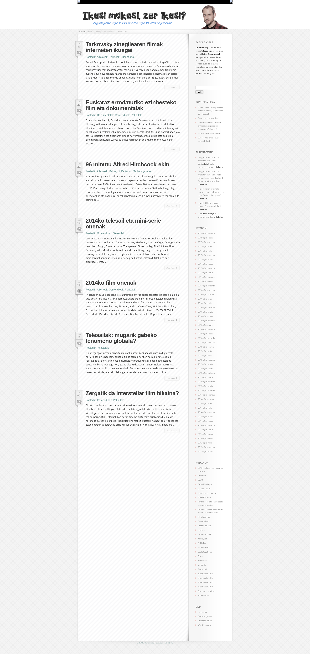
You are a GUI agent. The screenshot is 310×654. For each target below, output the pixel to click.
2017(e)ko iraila (205, 250)
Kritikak (201, 530)
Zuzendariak (128, 57)
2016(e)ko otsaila (205, 333)
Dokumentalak (105, 115)
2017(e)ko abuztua (206, 255)
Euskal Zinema (204, 497)
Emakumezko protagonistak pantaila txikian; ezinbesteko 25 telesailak (210, 110)
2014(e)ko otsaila (205, 438)
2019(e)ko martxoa (206, 233)
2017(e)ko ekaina (205, 264)
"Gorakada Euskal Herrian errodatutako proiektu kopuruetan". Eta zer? (209, 125)
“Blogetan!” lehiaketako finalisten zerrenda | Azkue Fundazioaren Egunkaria (210, 174)
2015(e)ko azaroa (206, 346)
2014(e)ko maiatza (206, 425)
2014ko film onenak (111, 282)
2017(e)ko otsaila (205, 281)
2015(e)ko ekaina (205, 368)
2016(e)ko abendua (206, 290)
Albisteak (102, 57)
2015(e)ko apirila (205, 377)
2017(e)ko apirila (205, 272)
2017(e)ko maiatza (206, 268)
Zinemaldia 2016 (205, 582)
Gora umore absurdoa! (208, 118)
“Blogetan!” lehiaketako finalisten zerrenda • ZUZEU (208, 160)
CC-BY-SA (169, 642)
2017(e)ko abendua (206, 242)
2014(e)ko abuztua (206, 412)
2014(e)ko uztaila (205, 416)
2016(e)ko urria (205, 298)
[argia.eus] (79, 2)
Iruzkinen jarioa (205, 620)
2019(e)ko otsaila (205, 237)
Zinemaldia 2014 (205, 573)
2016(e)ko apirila (205, 325)
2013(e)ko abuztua (206, 447)
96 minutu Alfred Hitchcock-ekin (127, 164)
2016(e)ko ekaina (205, 316)
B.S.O (200, 480)
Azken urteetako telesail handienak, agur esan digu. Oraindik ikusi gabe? (211, 192)
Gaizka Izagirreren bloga (209, 181)
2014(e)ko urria (205, 403)
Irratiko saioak (204, 525)
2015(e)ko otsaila (205, 386)
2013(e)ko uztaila (205, 451)
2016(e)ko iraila (205, 303)
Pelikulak (114, 57)
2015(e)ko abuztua (206, 360)
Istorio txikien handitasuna (210, 133)
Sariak (201, 556)
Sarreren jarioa (205, 616)
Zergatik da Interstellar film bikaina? (132, 393)
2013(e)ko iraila (205, 442)
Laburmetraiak (204, 534)
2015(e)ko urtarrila (206, 390)
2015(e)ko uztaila (205, 364)
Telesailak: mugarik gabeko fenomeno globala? (121, 338)
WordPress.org (204, 625)
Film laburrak (204, 517)
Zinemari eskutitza (206, 591)
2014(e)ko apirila (205, 429)
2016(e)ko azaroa (206, 294)
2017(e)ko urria (205, 246)
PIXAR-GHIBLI (204, 547)
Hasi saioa (202, 612)
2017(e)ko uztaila (205, 259)
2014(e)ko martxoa (206, 434)
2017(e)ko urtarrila (206, 285)
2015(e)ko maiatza (206, 373)
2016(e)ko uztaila (205, 312)
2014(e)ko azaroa (206, 399)
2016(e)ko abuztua (206, 307)
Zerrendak (202, 569)
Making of (114, 171)
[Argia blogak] (231, 2)
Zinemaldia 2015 (205, 578)
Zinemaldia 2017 (205, 586)
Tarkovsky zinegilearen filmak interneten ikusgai (124, 47)
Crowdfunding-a (205, 484)
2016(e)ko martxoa (206, 329)
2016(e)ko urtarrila (206, 338)
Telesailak (119, 233)
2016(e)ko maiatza (206, 320)
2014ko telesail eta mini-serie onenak (123, 223)
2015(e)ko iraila (205, 355)
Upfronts (202, 565)
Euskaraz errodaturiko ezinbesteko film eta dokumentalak (131, 105)
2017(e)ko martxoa (206, 277)
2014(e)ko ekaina (205, 421)
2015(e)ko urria (205, 351)
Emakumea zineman (207, 493)
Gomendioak (122, 115)
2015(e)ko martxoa (206, 381)
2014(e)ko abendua (206, 394)
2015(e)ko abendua (206, 342)
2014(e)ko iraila (205, 407)
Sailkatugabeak (142, 171)
